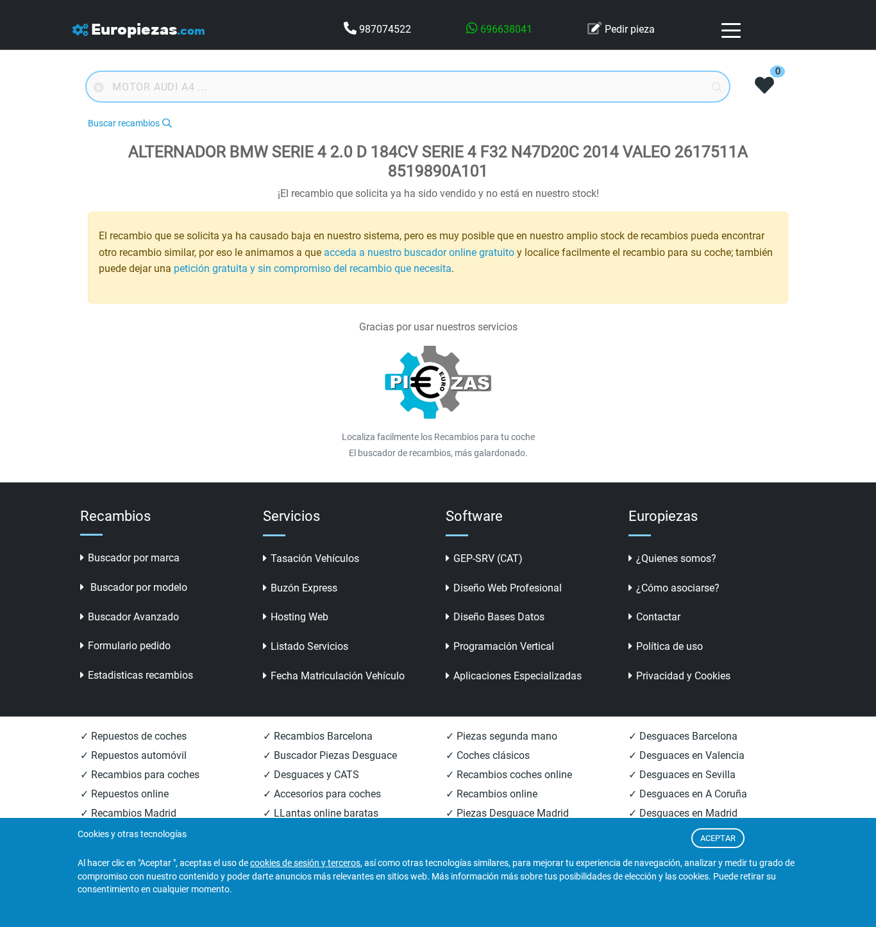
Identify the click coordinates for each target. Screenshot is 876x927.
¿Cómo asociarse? (678, 588)
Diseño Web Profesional (507, 588)
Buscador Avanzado (133, 617)
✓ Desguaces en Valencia (686, 755)
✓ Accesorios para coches (322, 794)
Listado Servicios (309, 646)
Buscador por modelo (137, 587)
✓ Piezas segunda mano (501, 736)
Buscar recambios (124, 123)
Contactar (658, 617)
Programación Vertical (503, 646)
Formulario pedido (129, 646)
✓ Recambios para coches (139, 775)
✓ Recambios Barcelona (318, 736)
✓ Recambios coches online (509, 775)
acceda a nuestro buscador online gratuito (419, 252)
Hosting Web (299, 617)
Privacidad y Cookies (683, 676)
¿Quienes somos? (676, 558)
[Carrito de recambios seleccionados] (764, 87)
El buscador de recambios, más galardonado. (438, 453)
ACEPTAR (718, 838)
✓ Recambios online (491, 794)
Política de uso (669, 646)
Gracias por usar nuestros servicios (438, 327)
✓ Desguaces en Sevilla (682, 775)
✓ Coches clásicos (488, 755)
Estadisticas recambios (140, 675)
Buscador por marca (134, 558)
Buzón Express (304, 588)
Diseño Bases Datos (498, 617)
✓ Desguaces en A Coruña (687, 794)
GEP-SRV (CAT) (488, 558)
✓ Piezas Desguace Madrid (507, 813)
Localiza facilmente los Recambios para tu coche (438, 437)
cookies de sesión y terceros (305, 863)
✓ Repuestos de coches (133, 736)
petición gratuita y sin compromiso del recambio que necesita (312, 268)
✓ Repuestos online (124, 794)
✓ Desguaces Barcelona (682, 736)
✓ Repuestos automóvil (133, 755)
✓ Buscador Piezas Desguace (330, 755)
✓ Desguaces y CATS (311, 775)
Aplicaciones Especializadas (517, 676)
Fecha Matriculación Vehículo (338, 676)
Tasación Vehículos (315, 558)
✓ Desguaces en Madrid (682, 813)
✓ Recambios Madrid (128, 813)
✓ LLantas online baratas (320, 813)
